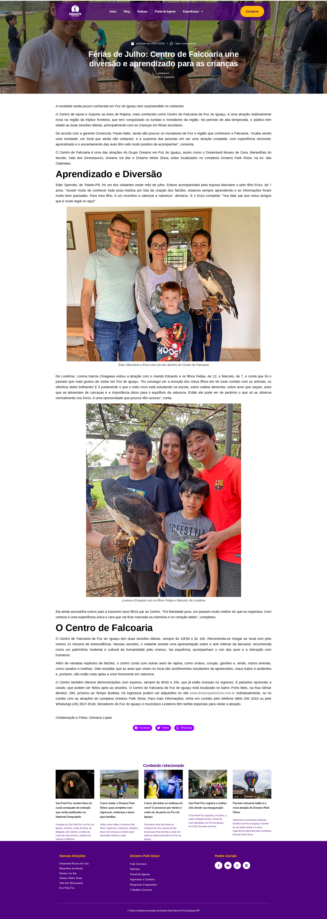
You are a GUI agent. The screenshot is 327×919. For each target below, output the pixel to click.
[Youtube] (228, 865)
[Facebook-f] (218, 865)
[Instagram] (237, 865)
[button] (142, 728)
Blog (127, 11)
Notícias (142, 11)
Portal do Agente (165, 11)
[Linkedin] (246, 865)
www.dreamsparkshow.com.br (212, 693)
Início (113, 11)
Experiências (191, 11)
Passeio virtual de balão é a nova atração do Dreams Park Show (251, 808)
